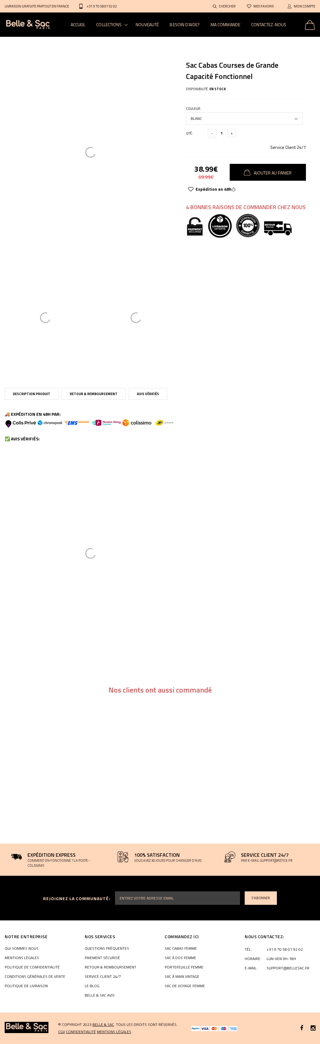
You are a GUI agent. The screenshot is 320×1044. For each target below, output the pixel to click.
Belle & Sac (103, 1024)
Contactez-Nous (268, 24)
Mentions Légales (22, 958)
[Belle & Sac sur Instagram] (313, 1028)
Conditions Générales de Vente (35, 976)
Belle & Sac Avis (100, 995)
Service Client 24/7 (288, 147)
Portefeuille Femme (184, 967)
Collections (109, 24)
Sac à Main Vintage (182, 976)
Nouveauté (147, 24)
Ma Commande (225, 24)
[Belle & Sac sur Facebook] (302, 1028)
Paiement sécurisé (102, 958)
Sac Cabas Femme (181, 948)
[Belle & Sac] (26, 1027)
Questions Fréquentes (107, 948)
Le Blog (92, 986)
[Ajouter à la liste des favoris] (191, 189)
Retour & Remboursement (94, 393)
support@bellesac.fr (288, 968)
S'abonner (261, 897)
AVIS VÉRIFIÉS (148, 393)
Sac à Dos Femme (180, 958)
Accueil (78, 24)
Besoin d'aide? (184, 24)
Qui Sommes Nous (21, 948)
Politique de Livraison (26, 986)
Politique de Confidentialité (32, 967)
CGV (61, 1032)
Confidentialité (81, 1032)
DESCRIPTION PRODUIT (31, 393)
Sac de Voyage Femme (185, 986)
